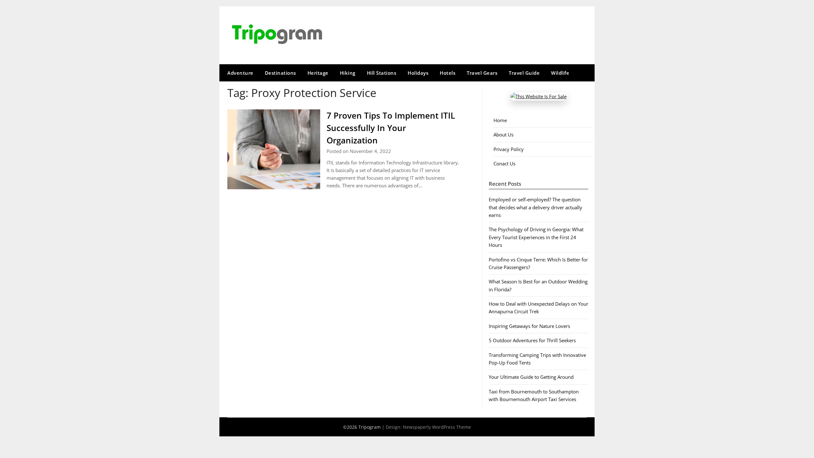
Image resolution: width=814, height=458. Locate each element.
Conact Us (504, 163)
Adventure (240, 73)
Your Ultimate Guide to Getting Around (531, 377)
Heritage (317, 73)
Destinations (280, 73)
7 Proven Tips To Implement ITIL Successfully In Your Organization (391, 128)
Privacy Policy (508, 149)
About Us (503, 134)
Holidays (418, 73)
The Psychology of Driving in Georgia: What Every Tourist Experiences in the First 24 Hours (536, 237)
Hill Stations (382, 73)
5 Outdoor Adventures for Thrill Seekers (532, 340)
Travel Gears (482, 73)
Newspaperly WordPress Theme (437, 427)
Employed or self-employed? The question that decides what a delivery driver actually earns (535, 207)
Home (500, 120)
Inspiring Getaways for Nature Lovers (529, 326)
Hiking (347, 73)
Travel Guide (524, 73)
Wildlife (560, 73)
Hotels (447, 73)
